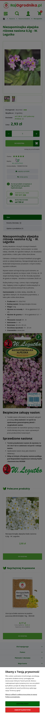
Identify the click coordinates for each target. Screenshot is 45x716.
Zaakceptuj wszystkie (22, 710)
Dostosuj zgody (22, 704)
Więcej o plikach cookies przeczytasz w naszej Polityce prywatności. (21, 695)
